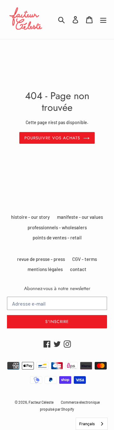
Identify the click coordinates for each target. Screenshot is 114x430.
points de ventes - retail (57, 237)
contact (78, 269)
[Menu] (103, 19)
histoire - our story (30, 217)
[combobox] (92, 424)
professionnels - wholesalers (57, 227)
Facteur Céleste (41, 402)
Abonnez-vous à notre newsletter (57, 288)
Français (87, 423)
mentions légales (45, 269)
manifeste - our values (80, 217)
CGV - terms (84, 259)
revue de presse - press (41, 259)
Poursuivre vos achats (52, 138)
